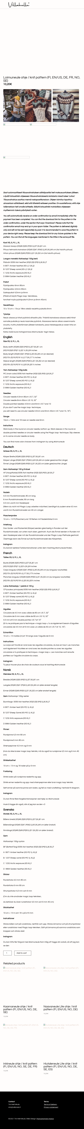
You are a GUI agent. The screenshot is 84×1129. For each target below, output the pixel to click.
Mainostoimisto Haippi (45, 1119)
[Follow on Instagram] (10, 1111)
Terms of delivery (50, 1104)
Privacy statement (51, 1107)
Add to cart (22, 953)
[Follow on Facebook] (14, 1111)
